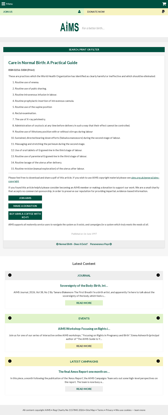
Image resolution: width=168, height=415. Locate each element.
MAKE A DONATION (25, 205)
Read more (84, 302)
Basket (164, 4)
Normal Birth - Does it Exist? (73, 244)
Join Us (7, 11)
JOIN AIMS (25, 197)
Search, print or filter (84, 49)
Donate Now (96, 11)
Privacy (109, 410)
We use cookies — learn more (130, 410)
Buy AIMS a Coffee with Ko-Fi (25, 215)
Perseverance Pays (99, 244)
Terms (100, 410)
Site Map (90, 410)
